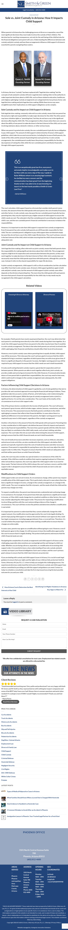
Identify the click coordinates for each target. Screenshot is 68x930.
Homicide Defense (7, 762)
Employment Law (7, 744)
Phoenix (14, 876)
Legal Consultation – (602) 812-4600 (34, 10)
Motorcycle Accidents (9, 722)
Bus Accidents (6, 726)
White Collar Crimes (8, 776)
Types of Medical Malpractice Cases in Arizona (23, 791)
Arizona (14, 891)
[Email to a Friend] (35, 579)
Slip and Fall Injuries (8, 729)
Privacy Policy (55, 922)
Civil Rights (5, 769)
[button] (2, 4)
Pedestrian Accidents (8, 736)
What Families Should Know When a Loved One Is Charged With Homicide (33, 798)
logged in (15, 602)
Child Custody (6, 755)
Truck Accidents (7, 718)
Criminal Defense (7, 758)
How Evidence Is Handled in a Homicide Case (23, 804)
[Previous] (6, 179)
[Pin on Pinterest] (39, 579)
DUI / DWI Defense (8, 773)
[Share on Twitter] (32, 579)
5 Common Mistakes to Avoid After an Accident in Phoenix (27, 810)
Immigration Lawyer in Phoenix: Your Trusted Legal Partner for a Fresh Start (33, 816)
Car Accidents (6, 715)
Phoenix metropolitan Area (16, 881)
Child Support (34, 15)
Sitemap (47, 922)
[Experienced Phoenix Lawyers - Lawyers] (34, 4)
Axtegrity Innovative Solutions (41, 927)
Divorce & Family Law (9, 747)
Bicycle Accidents (7, 733)
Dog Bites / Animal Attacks (10, 740)
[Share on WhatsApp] (25, 579)
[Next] (61, 179)
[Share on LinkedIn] (42, 579)
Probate (4, 780)
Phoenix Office (34, 832)
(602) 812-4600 (34, 859)
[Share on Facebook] (28, 579)
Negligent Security (8, 766)
